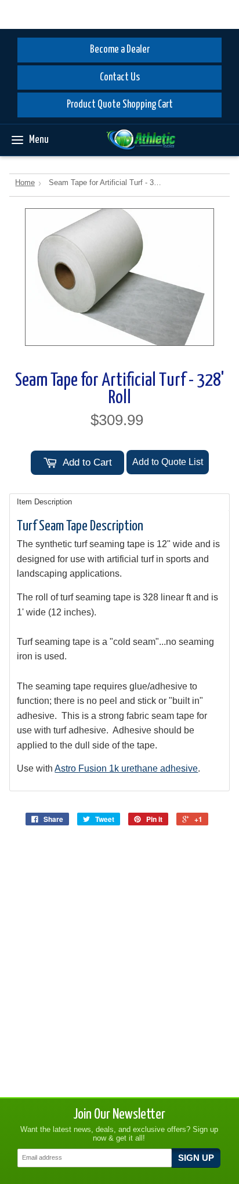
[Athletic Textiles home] (141, 140)
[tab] (119, 501)
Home (25, 182)
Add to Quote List (167, 462)
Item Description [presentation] (44, 501)
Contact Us (120, 77)
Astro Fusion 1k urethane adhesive (126, 768)
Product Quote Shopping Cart (120, 104)
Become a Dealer (120, 50)
